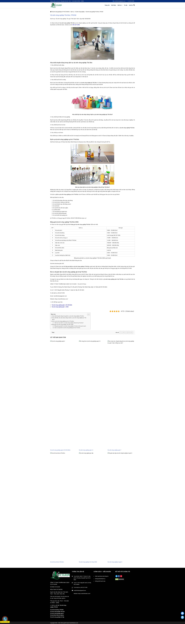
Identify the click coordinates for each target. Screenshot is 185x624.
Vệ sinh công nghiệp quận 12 (86, 450)
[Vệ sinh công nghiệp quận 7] (121, 394)
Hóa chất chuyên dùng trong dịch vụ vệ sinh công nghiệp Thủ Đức (68, 316)
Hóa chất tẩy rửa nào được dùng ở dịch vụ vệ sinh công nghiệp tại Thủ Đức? (69, 318)
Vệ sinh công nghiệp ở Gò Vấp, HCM (88, 562)
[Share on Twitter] (123, 332)
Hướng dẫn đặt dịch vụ (100, 578)
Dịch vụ (119, 5)
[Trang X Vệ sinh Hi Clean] (116, 576)
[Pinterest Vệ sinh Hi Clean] (121, 576)
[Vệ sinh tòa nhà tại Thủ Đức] (63, 506)
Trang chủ (107, 5)
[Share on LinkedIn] (132, 332)
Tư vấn (125, 5)
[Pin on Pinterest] (129, 332)
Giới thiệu (113, 5)
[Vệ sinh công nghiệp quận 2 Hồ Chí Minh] (63, 394)
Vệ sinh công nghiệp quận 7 (114, 450)
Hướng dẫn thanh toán (100, 581)
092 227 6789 (76, 24)
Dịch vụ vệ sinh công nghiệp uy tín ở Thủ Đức (63, 321)
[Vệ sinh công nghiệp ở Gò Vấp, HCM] (92, 506)
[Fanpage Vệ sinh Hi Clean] (119, 576)
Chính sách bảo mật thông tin (101, 576)
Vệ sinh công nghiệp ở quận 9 (115, 562)
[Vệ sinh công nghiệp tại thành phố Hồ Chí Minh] (56, 5)
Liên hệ (131, 5)
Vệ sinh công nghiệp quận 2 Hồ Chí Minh (60, 450)
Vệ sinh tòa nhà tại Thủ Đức (57, 562)
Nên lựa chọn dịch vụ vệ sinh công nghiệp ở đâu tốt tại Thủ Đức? (69, 322)
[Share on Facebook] (120, 332)
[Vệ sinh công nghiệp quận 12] (92, 394)
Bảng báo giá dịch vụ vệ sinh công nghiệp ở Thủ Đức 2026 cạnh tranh (70, 326)
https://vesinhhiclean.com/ (61, 299)
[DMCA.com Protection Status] (119, 579)
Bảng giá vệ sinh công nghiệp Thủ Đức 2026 (62, 324)
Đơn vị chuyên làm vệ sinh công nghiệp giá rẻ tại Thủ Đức (67, 327)
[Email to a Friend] (126, 332)
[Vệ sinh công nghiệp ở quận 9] (121, 506)
